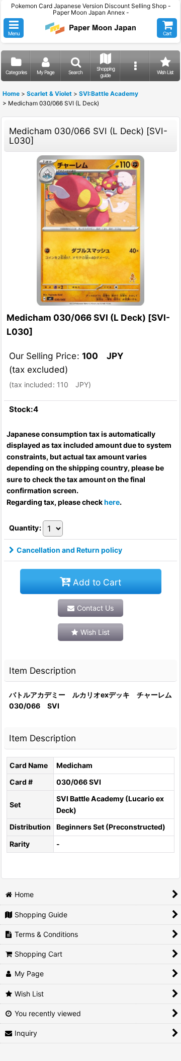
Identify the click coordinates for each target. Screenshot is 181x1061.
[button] (14, 28)
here (112, 502)
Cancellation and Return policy (69, 550)
